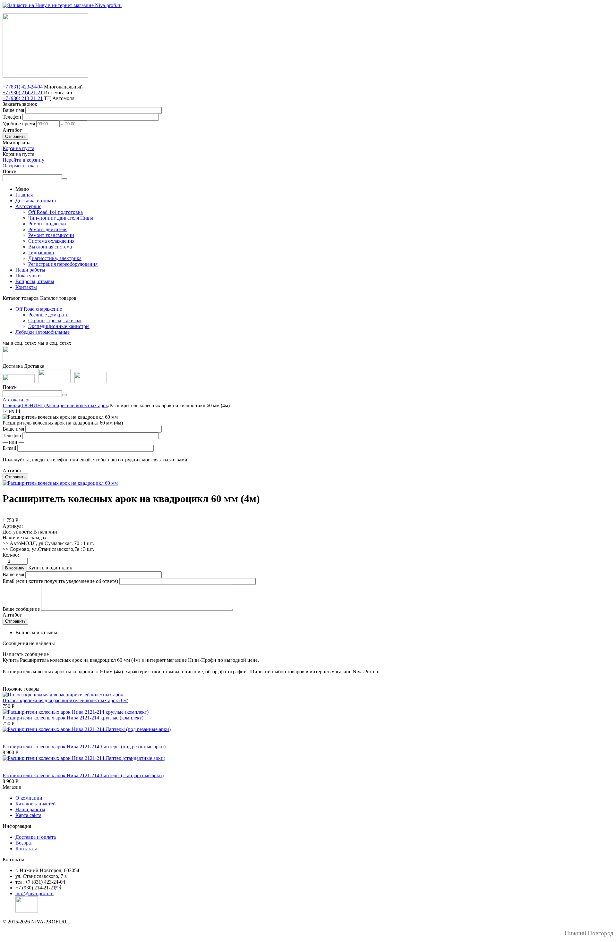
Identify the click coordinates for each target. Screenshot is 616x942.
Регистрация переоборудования (63, 264)
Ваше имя (13, 110)
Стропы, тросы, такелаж (54, 320)
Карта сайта (28, 815)
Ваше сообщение (21, 609)
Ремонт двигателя (47, 229)
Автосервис (28, 206)
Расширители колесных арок (76, 405)
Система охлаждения (51, 241)
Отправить (15, 136)
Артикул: (13, 526)
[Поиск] (64, 179)
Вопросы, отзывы (34, 281)
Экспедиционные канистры (59, 326)
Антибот (12, 130)
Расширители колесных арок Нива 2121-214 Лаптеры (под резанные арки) (84, 746)
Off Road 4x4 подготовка (55, 212)
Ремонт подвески (47, 223)
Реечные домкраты (49, 314)
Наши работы (30, 270)
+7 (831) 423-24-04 (23, 86)
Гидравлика (41, 252)
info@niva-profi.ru (34, 893)
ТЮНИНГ (32, 405)
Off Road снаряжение (38, 309)
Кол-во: (11, 555)
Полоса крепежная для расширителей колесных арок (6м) (65, 700)
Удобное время (19, 123)
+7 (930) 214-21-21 (23, 92)
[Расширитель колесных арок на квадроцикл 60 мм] (60, 483)
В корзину (14, 568)
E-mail (9, 448)
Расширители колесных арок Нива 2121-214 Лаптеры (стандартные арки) (83, 775)
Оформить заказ (20, 165)
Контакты (26, 287)
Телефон (12, 117)
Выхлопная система (50, 246)
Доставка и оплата (35, 200)
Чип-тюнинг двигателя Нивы (60, 218)
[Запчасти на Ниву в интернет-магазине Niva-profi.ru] (62, 5)
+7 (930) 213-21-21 (23, 98)
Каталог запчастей (35, 803)
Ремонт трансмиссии (51, 235)
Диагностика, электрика (54, 258)
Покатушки (28, 275)
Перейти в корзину (23, 160)
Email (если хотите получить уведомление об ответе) (60, 581)
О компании (28, 798)
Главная (24, 195)
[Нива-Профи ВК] (14, 360)
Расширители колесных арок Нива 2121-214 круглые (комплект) (73, 717)
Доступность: (17, 531)
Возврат (24, 842)
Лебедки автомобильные (42, 332)
